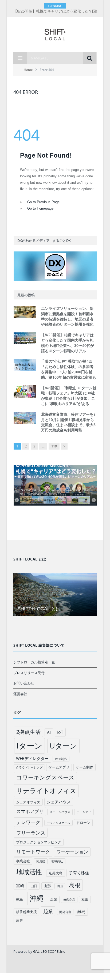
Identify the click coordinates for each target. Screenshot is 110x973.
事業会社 (23, 861)
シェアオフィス (28, 802)
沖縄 (37, 898)
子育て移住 (79, 872)
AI (49, 732)
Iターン (29, 745)
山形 (47, 885)
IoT (60, 732)
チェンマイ (84, 812)
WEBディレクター (32, 758)
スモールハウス (60, 812)
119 (54, 446)
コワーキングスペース (45, 777)
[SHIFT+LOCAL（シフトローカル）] (55, 33)
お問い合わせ (23, 683)
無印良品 (69, 900)
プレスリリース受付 (29, 672)
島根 (74, 885)
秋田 (84, 899)
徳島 (19, 899)
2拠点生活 (28, 731)
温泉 (53, 899)
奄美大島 (55, 873)
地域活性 (29, 872)
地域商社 (57, 861)
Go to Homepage (40, 208)
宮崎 (20, 885)
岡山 (60, 886)
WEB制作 (61, 759)
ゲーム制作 (84, 767)
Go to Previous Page (43, 202)
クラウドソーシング (29, 767)
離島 (81, 911)
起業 (48, 911)
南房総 (40, 861)
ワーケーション (72, 852)
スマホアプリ (30, 811)
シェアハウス (59, 801)
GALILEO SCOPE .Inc (49, 951)
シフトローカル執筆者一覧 (34, 662)
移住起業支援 (26, 911)
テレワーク (28, 822)
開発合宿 (65, 912)
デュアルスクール (58, 823)
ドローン (83, 822)
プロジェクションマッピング (38, 842)
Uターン (63, 746)
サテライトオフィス (46, 790)
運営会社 (20, 693)
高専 (19, 920)
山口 (33, 885)
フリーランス (30, 833)
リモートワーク (33, 851)
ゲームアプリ (59, 767)
